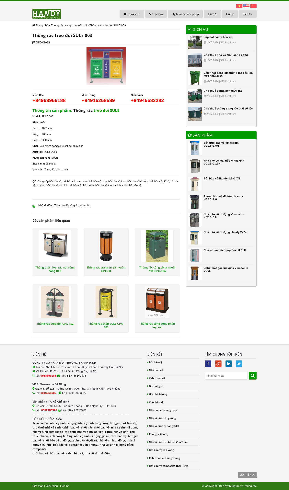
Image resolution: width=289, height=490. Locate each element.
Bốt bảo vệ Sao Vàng (161, 450)
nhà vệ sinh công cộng (93, 423)
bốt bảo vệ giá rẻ (159, 181)
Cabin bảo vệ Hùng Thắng (164, 458)
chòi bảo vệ (102, 427)
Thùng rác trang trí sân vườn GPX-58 (106, 269)
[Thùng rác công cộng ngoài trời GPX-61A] (157, 246)
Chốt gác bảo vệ (158, 434)
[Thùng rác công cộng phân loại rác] (157, 302)
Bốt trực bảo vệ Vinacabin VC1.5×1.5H (221, 144)
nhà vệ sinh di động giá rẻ (91, 436)
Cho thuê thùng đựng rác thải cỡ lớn (228, 108)
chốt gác (86, 427)
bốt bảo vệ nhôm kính (81, 185)
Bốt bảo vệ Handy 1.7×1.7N (222, 178)
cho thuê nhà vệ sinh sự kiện (83, 432)
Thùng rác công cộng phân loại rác (157, 325)
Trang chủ (133, 14)
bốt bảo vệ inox (117, 181)
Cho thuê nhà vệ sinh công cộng (226, 54)
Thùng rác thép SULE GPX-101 (106, 325)
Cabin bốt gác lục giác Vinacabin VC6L (226, 269)
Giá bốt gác (156, 386)
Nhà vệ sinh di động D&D (164, 426)
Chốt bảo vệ (156, 402)
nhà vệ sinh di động (63, 423)
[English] (246, 5)
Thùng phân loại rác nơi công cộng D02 (55, 269)
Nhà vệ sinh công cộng (162, 418)
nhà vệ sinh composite (47, 432)
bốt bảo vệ (128, 423)
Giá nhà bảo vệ (158, 394)
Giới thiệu (52, 485)
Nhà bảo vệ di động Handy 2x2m (225, 232)
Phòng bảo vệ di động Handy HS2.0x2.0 (223, 198)
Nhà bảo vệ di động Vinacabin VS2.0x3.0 (224, 216)
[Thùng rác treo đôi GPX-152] (55, 302)
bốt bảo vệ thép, (98, 181)
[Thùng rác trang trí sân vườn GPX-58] (106, 246)
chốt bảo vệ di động (56, 440)
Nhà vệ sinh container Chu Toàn (168, 442)
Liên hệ (248, 14)
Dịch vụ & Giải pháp (185, 14)
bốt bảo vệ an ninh (56, 185)
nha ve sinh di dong (124, 427)
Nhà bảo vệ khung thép (163, 410)
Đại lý (230, 14)
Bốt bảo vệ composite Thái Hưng (168, 466)
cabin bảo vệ (70, 427)
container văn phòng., (84, 445)
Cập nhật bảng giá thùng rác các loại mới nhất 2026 (228, 74)
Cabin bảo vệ (157, 378)
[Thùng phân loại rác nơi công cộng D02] (55, 246)
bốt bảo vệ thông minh (108, 185)
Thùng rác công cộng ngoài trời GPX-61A (157, 269)
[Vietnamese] (239, 5)
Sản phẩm (156, 14)
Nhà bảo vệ (41, 423)
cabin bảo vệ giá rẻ (84, 440)
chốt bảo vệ (118, 436)
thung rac (251, 485)
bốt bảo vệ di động (137, 181)
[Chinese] (253, 5)
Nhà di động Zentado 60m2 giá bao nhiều (64, 205)
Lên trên (246, 474)
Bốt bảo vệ (155, 362)
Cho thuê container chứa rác (223, 90)
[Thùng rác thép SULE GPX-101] (106, 302)
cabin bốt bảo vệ (131, 185)
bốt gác (115, 423)
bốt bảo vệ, (55, 181)
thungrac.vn (235, 485)
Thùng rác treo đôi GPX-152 (55, 323)
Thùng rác (83, 110)
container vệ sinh (116, 432)
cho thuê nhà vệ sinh (46, 427)
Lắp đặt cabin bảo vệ (218, 37)
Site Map (37, 485)
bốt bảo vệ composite (75, 181)
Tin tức (212, 14)
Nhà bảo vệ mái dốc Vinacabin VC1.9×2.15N (224, 162)
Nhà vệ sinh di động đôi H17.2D (225, 250)
